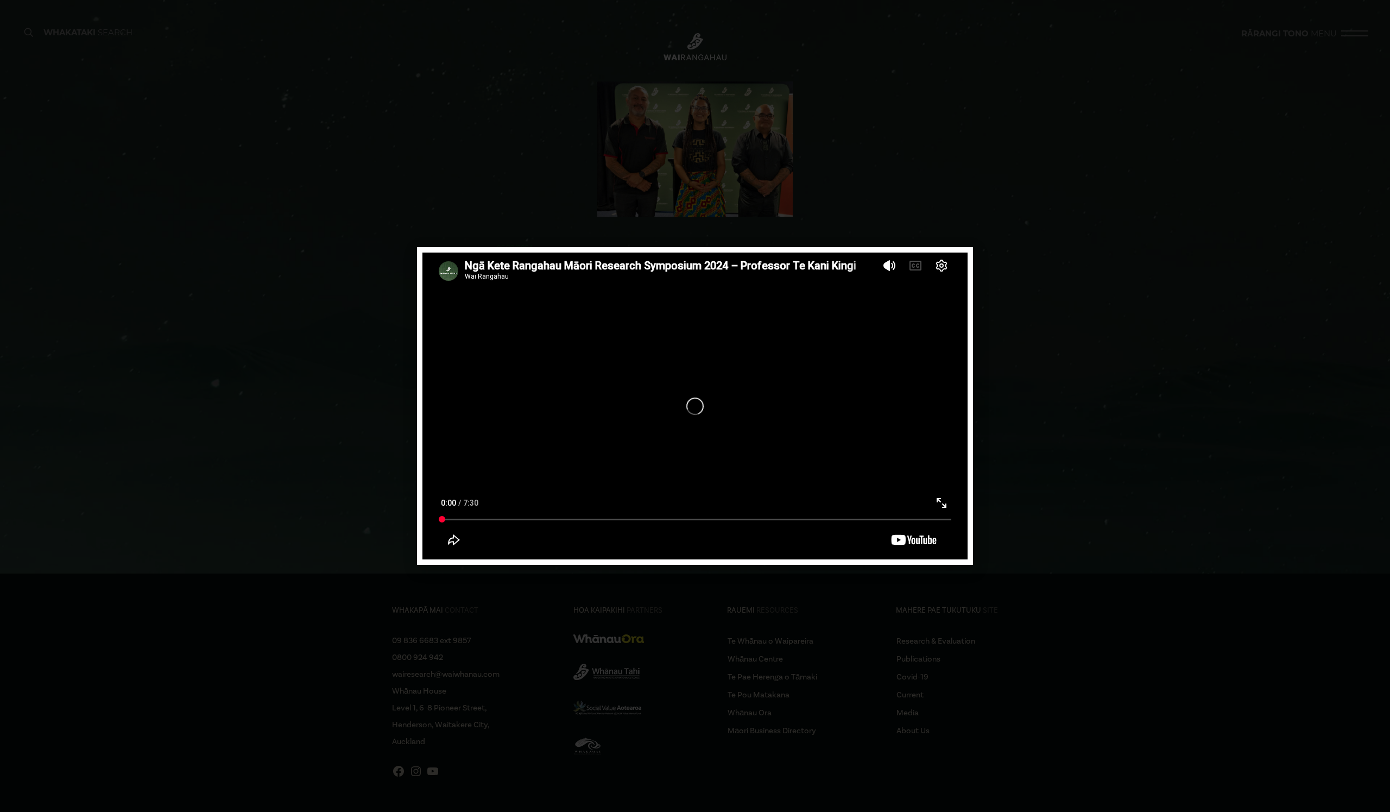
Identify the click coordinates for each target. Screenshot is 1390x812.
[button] (958, 262)
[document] (695, 406)
